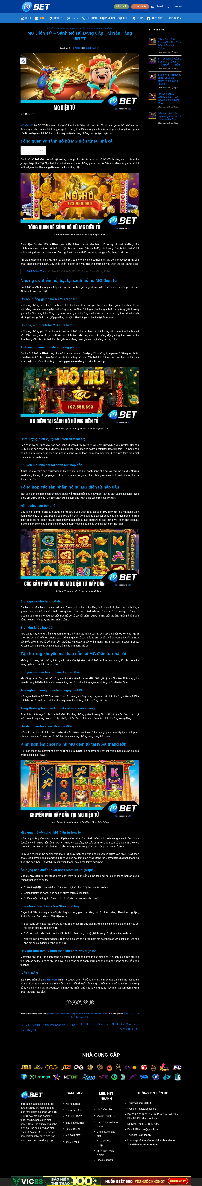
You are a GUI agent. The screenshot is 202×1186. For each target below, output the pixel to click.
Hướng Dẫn (174, 18)
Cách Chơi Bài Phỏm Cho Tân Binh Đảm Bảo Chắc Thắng (169, 44)
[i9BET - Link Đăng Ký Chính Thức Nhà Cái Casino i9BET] (36, 6)
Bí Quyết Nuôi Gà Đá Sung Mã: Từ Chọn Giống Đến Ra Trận (169, 61)
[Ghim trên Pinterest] (85, 1002)
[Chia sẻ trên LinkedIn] (91, 1002)
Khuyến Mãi (157, 18)
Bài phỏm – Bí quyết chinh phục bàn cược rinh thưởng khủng (169, 79)
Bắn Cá (75, 18)
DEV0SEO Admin (91, 48)
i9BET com (50, 979)
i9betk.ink (26, 1104)
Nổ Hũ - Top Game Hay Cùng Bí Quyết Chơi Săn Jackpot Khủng (79, 28)
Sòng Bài (58, 18)
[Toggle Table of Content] (39, 150)
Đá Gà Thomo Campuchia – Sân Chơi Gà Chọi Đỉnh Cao (169, 98)
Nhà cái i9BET (81, 1017)
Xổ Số (125, 18)
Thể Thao (91, 18)
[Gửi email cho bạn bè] (79, 1002)
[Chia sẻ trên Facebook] (68, 1002)
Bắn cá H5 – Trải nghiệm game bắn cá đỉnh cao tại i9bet (169, 116)
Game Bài (109, 18)
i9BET (28, 18)
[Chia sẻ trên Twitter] (74, 1002)
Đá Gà (140, 18)
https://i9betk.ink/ (147, 1108)
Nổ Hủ (42, 18)
